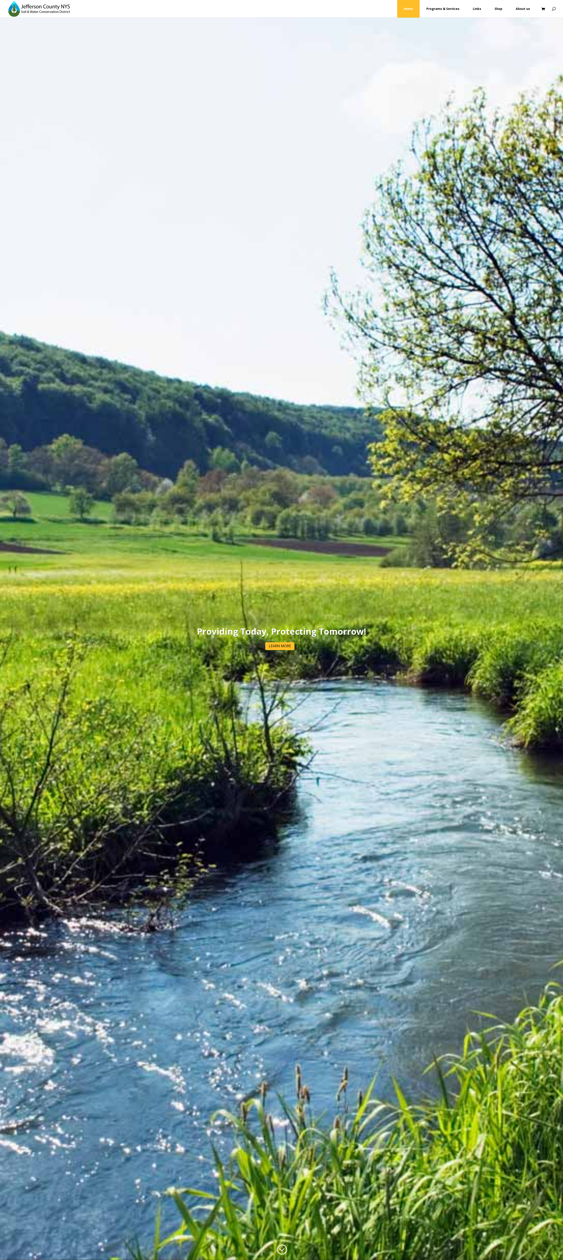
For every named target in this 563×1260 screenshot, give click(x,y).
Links (477, 9)
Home (408, 9)
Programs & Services (442, 9)
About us (523, 9)
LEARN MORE (280, 646)
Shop (498, 9)
